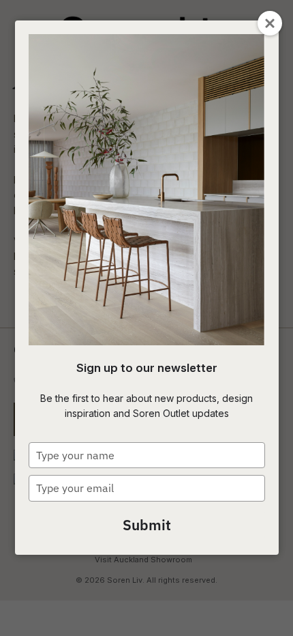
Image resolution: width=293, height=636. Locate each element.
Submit (147, 524)
